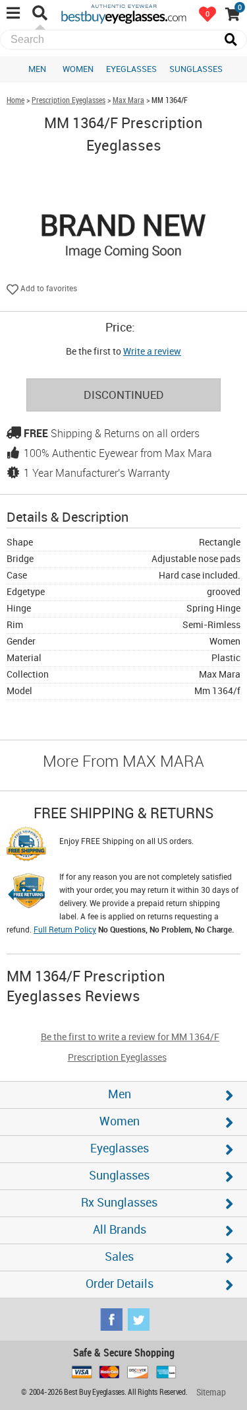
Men (37, 69)
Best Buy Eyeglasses (123, 13)
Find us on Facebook (111, 1319)
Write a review (152, 352)
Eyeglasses (131, 69)
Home (15, 100)
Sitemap (211, 1392)
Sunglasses (196, 69)
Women (78, 69)
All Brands (119, 1230)
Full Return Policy (65, 930)
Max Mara (128, 100)
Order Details (119, 1284)
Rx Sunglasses (119, 1203)
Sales (119, 1257)
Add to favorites (47, 289)
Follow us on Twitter (138, 1319)
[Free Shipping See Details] (26, 846)
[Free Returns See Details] (26, 893)
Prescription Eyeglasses (68, 100)
